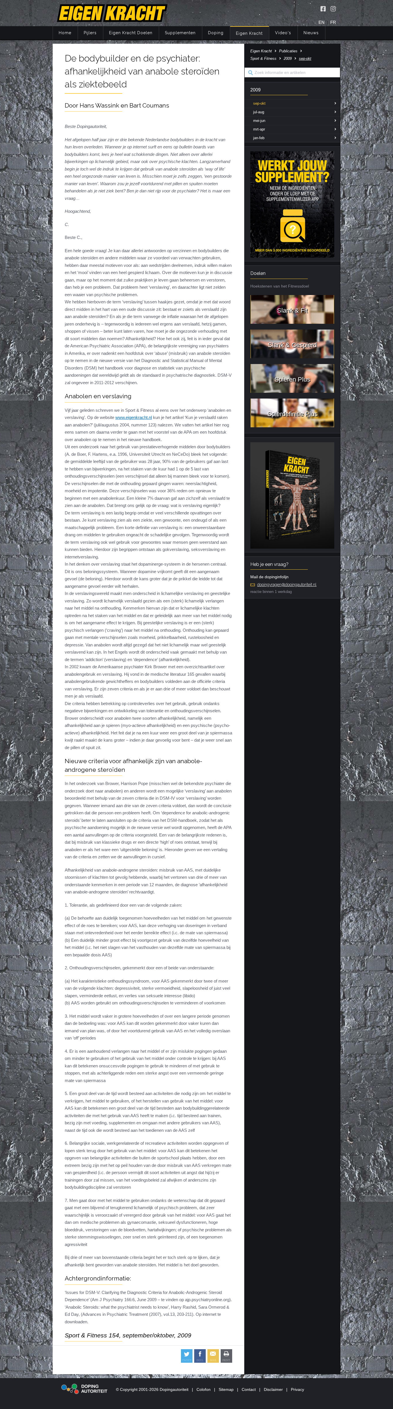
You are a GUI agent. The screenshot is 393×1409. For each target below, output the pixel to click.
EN (321, 22)
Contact (249, 1389)
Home (65, 32)
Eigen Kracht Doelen (130, 32)
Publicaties (288, 51)
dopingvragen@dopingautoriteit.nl (286, 584)
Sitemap (226, 1389)
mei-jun (259, 120)
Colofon (204, 1389)
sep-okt (259, 103)
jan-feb (258, 138)
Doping (216, 32)
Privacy (297, 1389)
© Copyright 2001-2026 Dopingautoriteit (152, 1389)
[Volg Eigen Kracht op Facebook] (323, 8)
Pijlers (90, 32)
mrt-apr (259, 129)
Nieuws (311, 32)
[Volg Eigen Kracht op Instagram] (333, 8)
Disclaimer (273, 1389)
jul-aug (258, 112)
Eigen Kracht (249, 33)
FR (333, 22)
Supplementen (180, 32)
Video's (283, 32)
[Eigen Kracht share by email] (213, 1356)
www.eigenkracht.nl (133, 417)
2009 (288, 58)
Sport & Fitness (263, 58)
